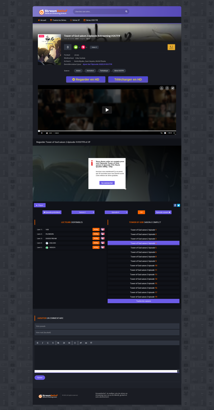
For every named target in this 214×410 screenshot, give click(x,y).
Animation (90, 71)
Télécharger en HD (128, 79)
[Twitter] (178, 205)
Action (78, 71)
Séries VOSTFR (92, 20)
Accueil (43, 20)
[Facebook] (175, 205)
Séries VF (76, 20)
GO (141, 212)
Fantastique (104, 71)
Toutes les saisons (143, 301)
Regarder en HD (87, 79)
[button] (37, 343)
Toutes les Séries (59, 20)
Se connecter (107, 183)
